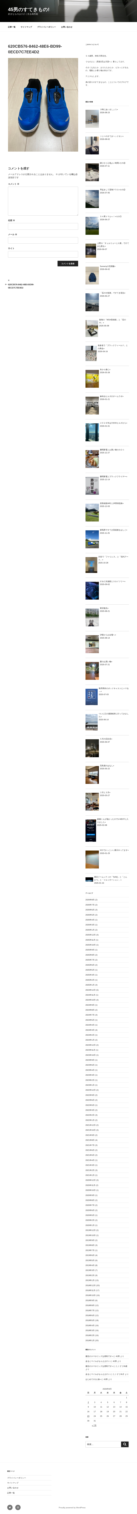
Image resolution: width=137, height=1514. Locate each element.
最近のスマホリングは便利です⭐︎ (99, 1356)
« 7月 (94, 1425)
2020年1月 (90, 1225)
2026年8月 (90, 900)
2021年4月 (90, 1160)
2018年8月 (90, 1305)
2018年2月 (90, 1335)
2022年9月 (90, 1095)
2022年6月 (90, 1100)
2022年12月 (90, 1090)
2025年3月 (90, 975)
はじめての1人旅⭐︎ (93, 1379)
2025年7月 (90, 960)
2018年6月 (90, 1315)
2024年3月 (90, 1030)
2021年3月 (90, 1165)
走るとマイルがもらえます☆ (97, 1361)
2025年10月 (90, 945)
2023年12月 (90, 1045)
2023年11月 (90, 1050)
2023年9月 (90, 1060)
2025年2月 (90, 980)
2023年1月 (90, 1085)
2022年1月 (90, 1120)
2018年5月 (90, 1320)
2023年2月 (90, 1080)
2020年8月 (90, 1200)
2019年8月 (90, 1245)
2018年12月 (90, 1285)
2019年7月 (90, 1250)
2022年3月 (90, 1110)
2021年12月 (90, 1125)
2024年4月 (90, 1025)
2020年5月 (90, 1215)
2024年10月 (90, 1000)
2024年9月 (90, 1005)
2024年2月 (90, 1035)
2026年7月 (90, 905)
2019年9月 (90, 1240)
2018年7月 (90, 1310)
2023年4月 (90, 1070)
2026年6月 (90, 910)
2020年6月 (90, 1210)
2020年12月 (90, 1180)
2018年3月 (90, 1330)
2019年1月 (90, 1280)
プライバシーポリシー (46, 27)
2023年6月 (90, 1065)
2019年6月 (90, 1255)
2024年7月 (90, 1015)
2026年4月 (90, 920)
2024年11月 (90, 995)
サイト (11, 248)
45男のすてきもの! (29, 9)
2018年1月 (90, 1340)
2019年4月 (90, 1265)
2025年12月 (90, 935)
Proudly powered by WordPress (72, 1508)
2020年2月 (90, 1220)
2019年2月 (90, 1275)
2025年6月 (90, 965)
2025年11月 (90, 940)
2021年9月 (90, 1135)
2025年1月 (90, 985)
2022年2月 (90, 1115)
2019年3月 (90, 1270)
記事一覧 (12, 27)
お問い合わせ (66, 27)
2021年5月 (90, 1155)
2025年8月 (90, 955)
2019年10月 (90, 1235)
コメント (13, 184)
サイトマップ (26, 27)
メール (12, 234)
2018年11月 (90, 1290)
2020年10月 (90, 1190)
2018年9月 (90, 1300)
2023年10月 (90, 1055)
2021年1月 (90, 1175)
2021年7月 (90, 1145)
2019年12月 (90, 1230)
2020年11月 (90, 1185)
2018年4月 (90, 1325)
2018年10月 (90, 1295)
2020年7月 (90, 1205)
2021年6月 (90, 1150)
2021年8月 (90, 1140)
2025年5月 (90, 970)
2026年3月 (90, 925)
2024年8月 (90, 1010)
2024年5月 (90, 1020)
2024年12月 (90, 990)
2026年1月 (90, 930)
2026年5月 (90, 915)
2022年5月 (90, 1105)
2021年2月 (90, 1170)
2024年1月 (90, 1040)
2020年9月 (90, 1195)
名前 (11, 220)
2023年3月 (90, 1075)
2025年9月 (90, 950)
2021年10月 (90, 1130)
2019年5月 (90, 1260)
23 (88, 1416)
